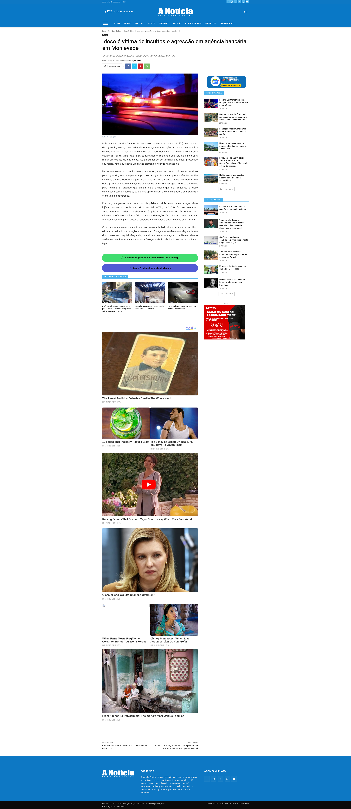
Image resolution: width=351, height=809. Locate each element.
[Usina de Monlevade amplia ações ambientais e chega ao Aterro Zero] (211, 146)
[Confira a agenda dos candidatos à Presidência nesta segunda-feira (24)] (211, 240)
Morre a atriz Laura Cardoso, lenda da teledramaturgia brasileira (232, 282)
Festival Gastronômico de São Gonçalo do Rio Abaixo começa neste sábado (233, 102)
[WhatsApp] (243, 2)
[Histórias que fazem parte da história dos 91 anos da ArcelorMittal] (211, 178)
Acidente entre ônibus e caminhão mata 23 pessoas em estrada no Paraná (233, 254)
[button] (245, 12)
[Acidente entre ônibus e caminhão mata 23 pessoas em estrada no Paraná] (211, 255)
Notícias (111, 31)
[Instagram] (231, 2)
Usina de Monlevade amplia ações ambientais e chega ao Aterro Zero (232, 146)
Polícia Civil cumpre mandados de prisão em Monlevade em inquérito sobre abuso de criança (116, 308)
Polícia (118, 31)
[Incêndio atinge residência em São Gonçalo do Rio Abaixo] (150, 292)
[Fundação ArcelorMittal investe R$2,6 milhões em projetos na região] (211, 132)
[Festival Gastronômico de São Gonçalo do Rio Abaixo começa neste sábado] (211, 103)
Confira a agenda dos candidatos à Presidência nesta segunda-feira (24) (233, 240)
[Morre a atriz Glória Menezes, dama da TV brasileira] (211, 269)
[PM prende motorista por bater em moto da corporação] (183, 292)
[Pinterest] (140, 66)
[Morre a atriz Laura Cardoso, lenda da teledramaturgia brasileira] (211, 283)
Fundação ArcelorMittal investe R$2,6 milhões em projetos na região (233, 131)
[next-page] (108, 318)
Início (104, 31)
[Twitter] (239, 2)
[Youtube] (247, 2)
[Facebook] (228, 2)
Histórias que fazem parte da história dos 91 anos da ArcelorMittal (232, 177)
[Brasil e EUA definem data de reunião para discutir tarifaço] (211, 210)
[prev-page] (104, 318)
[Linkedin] (235, 2)
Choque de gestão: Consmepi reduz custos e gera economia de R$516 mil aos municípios (233, 117)
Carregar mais (225, 189)
